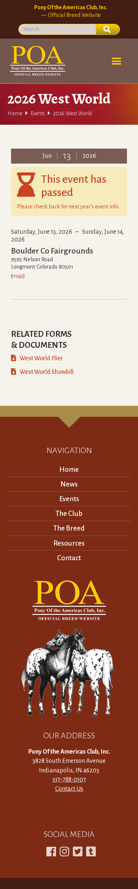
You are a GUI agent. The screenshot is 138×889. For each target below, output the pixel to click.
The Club (69, 513)
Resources (69, 543)
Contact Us (69, 789)
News (69, 484)
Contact (69, 558)
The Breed (69, 528)
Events (38, 113)
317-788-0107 (69, 779)
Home (14, 113)
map (18, 276)
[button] (117, 62)
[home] (36, 61)
